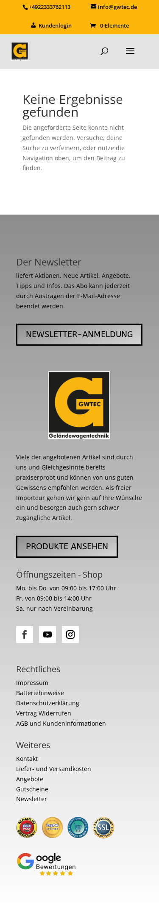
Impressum (32, 683)
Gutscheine (32, 789)
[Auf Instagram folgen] (70, 634)
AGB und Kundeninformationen (61, 723)
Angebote (29, 779)
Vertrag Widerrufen (43, 713)
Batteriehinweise (40, 693)
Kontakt (27, 759)
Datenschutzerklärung (47, 703)
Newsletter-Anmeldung (79, 334)
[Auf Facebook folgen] (24, 634)
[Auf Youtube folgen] (47, 634)
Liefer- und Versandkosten (53, 769)
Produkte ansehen (67, 546)
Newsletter (31, 799)
